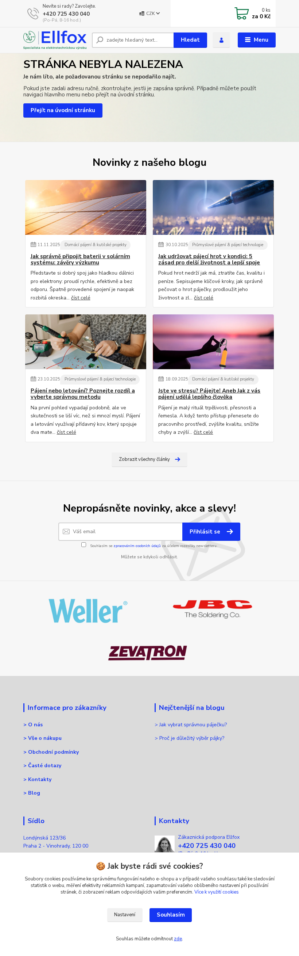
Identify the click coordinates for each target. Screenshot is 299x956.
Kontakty (39, 779)
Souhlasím (171, 914)
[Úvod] (54, 40)
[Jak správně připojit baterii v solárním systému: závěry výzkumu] (85, 207)
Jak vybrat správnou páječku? (193, 724)
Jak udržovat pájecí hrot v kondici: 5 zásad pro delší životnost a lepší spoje (209, 259)
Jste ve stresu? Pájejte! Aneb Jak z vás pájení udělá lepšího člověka (209, 394)
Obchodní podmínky (53, 752)
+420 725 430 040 (66, 14)
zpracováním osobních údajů (137, 545)
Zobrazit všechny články (144, 459)
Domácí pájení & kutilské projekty (96, 245)
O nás (35, 724)
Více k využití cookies (216, 892)
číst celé (80, 297)
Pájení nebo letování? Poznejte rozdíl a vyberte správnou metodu (83, 394)
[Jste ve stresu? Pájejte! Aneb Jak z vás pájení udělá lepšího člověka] (213, 341)
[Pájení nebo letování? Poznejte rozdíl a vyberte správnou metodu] (85, 341)
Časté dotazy (44, 765)
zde (178, 939)
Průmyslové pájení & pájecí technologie (227, 245)
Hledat (190, 39)
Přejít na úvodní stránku (63, 110)
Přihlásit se (206, 531)
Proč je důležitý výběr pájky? (192, 738)
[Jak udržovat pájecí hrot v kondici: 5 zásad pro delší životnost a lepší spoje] (213, 207)
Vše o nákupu (45, 738)
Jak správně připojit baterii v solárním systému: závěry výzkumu (80, 259)
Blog (34, 792)
